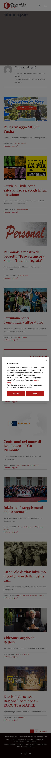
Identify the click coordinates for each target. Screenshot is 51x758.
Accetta (16, 393)
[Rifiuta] (46, 360)
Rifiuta (35, 393)
